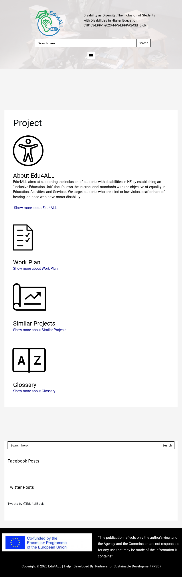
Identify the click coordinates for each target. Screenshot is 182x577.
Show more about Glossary (34, 391)
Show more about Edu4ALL (35, 208)
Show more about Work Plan (35, 268)
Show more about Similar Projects (39, 330)
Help (67, 566)
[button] (91, 55)
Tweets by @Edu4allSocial (26, 503)
